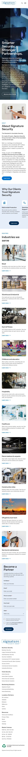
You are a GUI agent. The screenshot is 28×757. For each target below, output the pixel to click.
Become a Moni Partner (10, 94)
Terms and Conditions (17, 622)
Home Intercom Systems (8, 681)
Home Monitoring (6, 691)
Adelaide (4, 699)
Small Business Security (8, 654)
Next (24, 216)
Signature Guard (6, 687)
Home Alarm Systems (7, 676)
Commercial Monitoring (8, 689)
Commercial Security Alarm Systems (11, 661)
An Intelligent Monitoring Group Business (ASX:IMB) (15, 746)
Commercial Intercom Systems (9, 666)
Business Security (6, 650)
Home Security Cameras (8, 678)
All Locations (5, 697)
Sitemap (4, 723)
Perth (3, 706)
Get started (9, 629)
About (3, 719)
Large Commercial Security (9, 652)
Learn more (7, 178)
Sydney (4, 708)
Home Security (5, 674)
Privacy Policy (14, 624)
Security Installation (7, 656)
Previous (22, 202)
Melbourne (4, 704)
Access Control (5, 663)
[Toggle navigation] (25, 3)
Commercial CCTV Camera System (11, 659)
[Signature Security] (9, 3)
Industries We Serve (7, 668)
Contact (4, 721)
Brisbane (4, 702)
